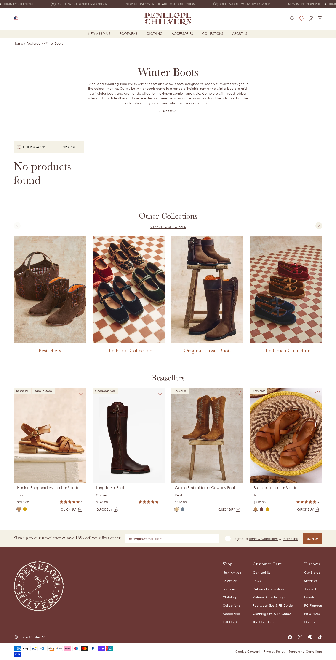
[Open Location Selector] (18, 18)
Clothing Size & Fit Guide (272, 614)
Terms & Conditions (263, 539)
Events (309, 597)
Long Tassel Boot (110, 487)
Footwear (128, 33)
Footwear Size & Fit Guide (273, 605)
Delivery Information (268, 589)
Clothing (155, 33)
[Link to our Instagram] (300, 637)
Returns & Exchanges (269, 597)
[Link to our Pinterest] (310, 637)
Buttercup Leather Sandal (276, 487)
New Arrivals (232, 572)
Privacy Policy (274, 651)
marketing (290, 539)
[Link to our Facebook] (290, 637)
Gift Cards (230, 622)
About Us (239, 33)
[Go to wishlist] (301, 18)
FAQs (257, 581)
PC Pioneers (313, 605)
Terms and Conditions (305, 651)
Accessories (182, 33)
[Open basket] (320, 18)
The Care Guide (265, 622)
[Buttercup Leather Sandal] (255, 509)
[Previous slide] (17, 225)
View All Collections (168, 227)
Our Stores (312, 572)
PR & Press (312, 614)
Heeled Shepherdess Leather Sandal (48, 487)
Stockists (310, 581)
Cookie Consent (247, 651)
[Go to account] (311, 18)
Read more (168, 111)
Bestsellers (168, 377)
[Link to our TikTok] (320, 637)
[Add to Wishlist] (81, 393)
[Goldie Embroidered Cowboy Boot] (177, 509)
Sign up (313, 539)
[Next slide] (318, 225)
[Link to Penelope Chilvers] (168, 19)
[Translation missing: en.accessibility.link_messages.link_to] (39, 586)
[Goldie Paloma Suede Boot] (182, 509)
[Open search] (292, 18)
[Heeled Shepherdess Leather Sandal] (19, 509)
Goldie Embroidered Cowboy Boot (205, 487)
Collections (212, 33)
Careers (310, 622)
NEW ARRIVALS (99, 33)
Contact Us (261, 572)
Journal (310, 589)
